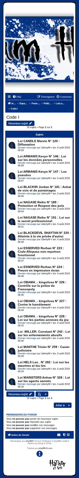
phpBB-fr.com (45, 448)
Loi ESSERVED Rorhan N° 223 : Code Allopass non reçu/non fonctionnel (41, 251)
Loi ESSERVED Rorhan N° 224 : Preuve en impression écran (41, 268)
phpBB (29, 441)
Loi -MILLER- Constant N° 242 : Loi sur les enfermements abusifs (44, 333)
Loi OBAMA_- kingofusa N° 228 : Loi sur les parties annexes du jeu (43, 318)
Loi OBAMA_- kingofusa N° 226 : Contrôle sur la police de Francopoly (42, 285)
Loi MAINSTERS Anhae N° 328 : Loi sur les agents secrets (44, 379)
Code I (12, 117)
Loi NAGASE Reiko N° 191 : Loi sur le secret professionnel (44, 219)
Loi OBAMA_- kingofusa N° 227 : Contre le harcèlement (42, 302)
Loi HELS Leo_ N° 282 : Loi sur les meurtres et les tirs (43, 363)
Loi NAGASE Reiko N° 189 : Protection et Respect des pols (41, 203)
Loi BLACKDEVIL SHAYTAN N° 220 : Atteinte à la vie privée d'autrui (44, 234)
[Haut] (39, 453)
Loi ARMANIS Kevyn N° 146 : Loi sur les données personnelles (42, 158)
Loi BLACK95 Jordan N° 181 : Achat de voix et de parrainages (44, 188)
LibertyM (45, 147)
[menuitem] (17, 96)
